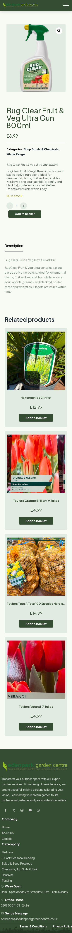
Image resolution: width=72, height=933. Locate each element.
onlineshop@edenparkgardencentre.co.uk (29, 919)
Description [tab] (14, 246)
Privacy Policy (62, 926)
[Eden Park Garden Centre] (21, 5)
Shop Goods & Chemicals (41, 149)
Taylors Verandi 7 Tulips (36, 707)
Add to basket (25, 214)
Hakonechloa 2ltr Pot (36, 398)
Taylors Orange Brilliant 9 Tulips (36, 501)
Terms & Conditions (33, 926)
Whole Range (15, 154)
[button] (59, 30)
